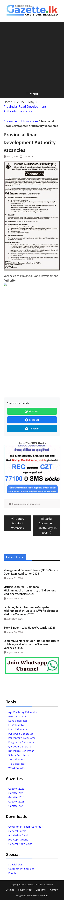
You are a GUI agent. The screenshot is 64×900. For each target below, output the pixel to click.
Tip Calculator (16, 763)
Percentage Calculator (21, 738)
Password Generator (20, 733)
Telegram (34, 428)
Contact (54, 889)
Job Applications (18, 839)
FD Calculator (16, 725)
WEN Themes (41, 895)
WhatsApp (34, 411)
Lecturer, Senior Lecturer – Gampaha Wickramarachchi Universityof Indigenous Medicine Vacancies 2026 (31, 610)
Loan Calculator (17, 729)
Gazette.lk (28, 156)
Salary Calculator (18, 755)
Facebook (34, 419)
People (12, 873)
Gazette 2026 (16, 788)
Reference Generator (21, 750)
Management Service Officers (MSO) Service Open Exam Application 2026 (31, 571)
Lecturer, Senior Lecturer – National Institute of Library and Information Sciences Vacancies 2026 (31, 644)
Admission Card (18, 835)
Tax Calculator (16, 759)
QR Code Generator (20, 746)
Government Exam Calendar (25, 826)
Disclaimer (41, 889)
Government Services (21, 868)
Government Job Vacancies (21, 121)
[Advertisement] (32, 56)
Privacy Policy (25, 889)
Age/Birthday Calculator (23, 712)
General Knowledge (20, 843)
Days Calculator (17, 720)
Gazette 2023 (16, 801)
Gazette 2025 (16, 793)
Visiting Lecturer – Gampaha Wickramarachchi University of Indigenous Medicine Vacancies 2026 (30, 590)
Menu (34, 94)
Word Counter (16, 768)
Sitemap (10, 889)
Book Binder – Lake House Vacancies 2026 (29, 627)
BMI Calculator (17, 716)
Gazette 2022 (16, 805)
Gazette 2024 (16, 797)
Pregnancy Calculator (21, 742)
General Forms (17, 831)
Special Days (16, 864)
